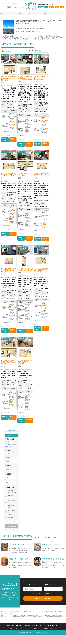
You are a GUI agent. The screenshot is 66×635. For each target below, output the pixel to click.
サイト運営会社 (44, 628)
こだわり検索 (33, 8)
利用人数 (48, 584)
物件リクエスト (43, 7)
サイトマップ (21, 628)
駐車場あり (11, 517)
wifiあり (10, 515)
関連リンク (13, 628)
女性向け (10, 490)
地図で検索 (12, 430)
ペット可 (10, 498)
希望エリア (28, 584)
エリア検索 (27, 8)
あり (9, 453)
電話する (13, 139)
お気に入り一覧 (43, 4)
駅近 (9, 508)
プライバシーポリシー (32, 628)
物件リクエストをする (43, 598)
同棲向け (10, 495)
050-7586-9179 (57, 7)
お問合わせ (6, 139)
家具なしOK (11, 505)
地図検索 (31, 8)
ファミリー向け (12, 493)
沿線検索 (29, 8)
